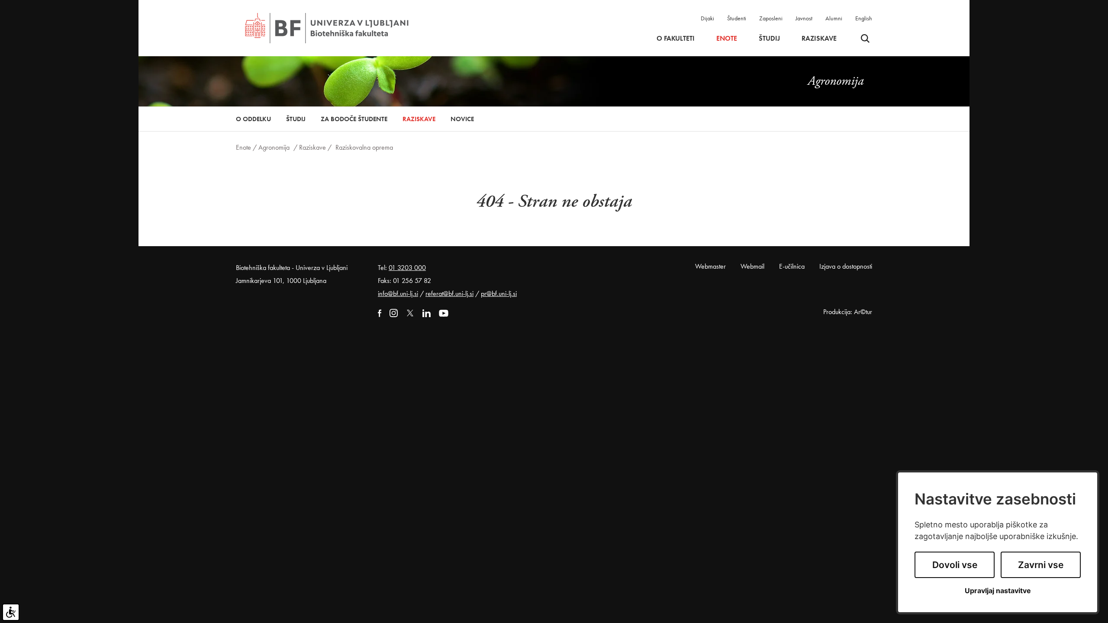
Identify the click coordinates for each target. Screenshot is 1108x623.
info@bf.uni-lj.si (398, 293)
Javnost (804, 18)
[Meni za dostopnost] (11, 612)
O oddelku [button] (253, 119)
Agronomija (274, 147)
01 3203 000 (407, 267)
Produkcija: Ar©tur (847, 311)
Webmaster (710, 266)
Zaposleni (771, 18)
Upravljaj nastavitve (998, 591)
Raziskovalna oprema (364, 147)
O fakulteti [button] (676, 38)
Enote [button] (726, 38)
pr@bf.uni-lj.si (499, 293)
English (863, 18)
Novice (462, 119)
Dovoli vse (954, 564)
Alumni (833, 18)
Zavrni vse (1040, 564)
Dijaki (707, 18)
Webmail (752, 266)
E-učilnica (792, 266)
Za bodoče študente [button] (354, 119)
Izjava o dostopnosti (845, 266)
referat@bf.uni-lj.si (449, 293)
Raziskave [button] (819, 38)
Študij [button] (769, 38)
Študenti (736, 18)
